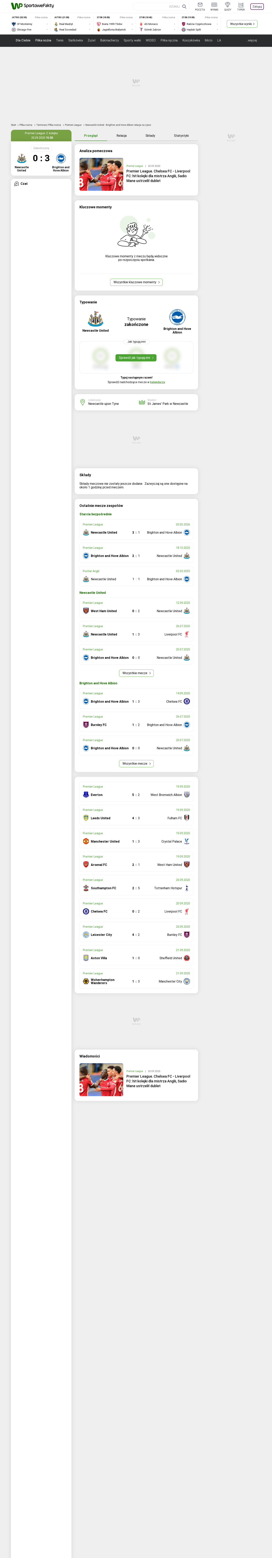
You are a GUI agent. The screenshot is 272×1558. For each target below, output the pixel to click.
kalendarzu (157, 382)
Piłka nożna (43, 40)
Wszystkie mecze (135, 673)
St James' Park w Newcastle (168, 404)
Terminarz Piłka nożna (49, 125)
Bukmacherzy (109, 40)
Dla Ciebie (23, 40)
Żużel (91, 40)
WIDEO (151, 40)
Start (13, 125)
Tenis (60, 40)
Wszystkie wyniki (241, 24)
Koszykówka (191, 40)
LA (219, 40)
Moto (208, 40)
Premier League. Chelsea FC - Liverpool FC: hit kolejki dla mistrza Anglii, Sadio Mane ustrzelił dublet (158, 176)
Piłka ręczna (169, 40)
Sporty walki (132, 40)
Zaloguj (257, 6)
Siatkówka (75, 40)
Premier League (73, 125)
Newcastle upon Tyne (103, 404)
